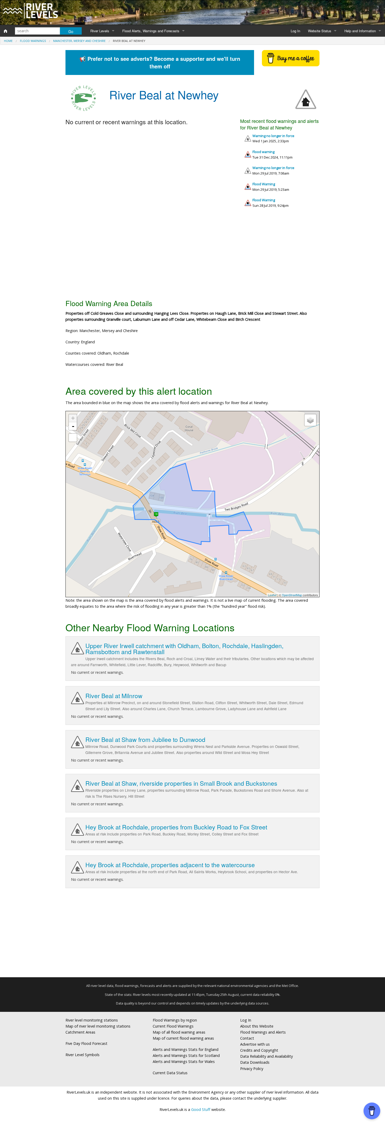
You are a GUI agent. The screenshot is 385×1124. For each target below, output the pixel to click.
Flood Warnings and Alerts (263, 1032)
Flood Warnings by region (175, 1020)
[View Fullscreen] (73, 438)
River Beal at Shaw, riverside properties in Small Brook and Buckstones (181, 783)
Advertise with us (255, 1044)
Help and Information (360, 30)
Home (8, 41)
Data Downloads (255, 1062)
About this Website (256, 1026)
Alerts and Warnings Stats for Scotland (186, 1055)
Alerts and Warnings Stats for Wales (184, 1061)
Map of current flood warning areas (183, 1038)
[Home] (5, 31)
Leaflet (272, 595)
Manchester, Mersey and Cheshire (79, 41)
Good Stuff (200, 1109)
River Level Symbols (82, 1054)
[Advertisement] (192, 255)
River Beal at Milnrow (113, 695)
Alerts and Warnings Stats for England (185, 1049)
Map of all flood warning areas (179, 1032)
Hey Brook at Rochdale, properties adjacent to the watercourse (170, 864)
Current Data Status (170, 1072)
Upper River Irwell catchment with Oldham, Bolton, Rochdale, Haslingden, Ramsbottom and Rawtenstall (184, 648)
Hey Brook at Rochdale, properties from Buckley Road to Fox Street (176, 827)
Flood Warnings (33, 41)
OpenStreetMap (292, 595)
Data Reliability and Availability (266, 1056)
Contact (247, 1038)
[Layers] (310, 420)
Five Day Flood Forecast (86, 1043)
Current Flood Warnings (173, 1026)
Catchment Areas (80, 1032)
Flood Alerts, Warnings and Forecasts (150, 30)
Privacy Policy (251, 1068)
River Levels (99, 30)
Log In (295, 30)
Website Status (319, 30)
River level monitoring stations (91, 1020)
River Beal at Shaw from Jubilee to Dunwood (145, 739)
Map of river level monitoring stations (97, 1026)
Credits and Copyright (259, 1050)
